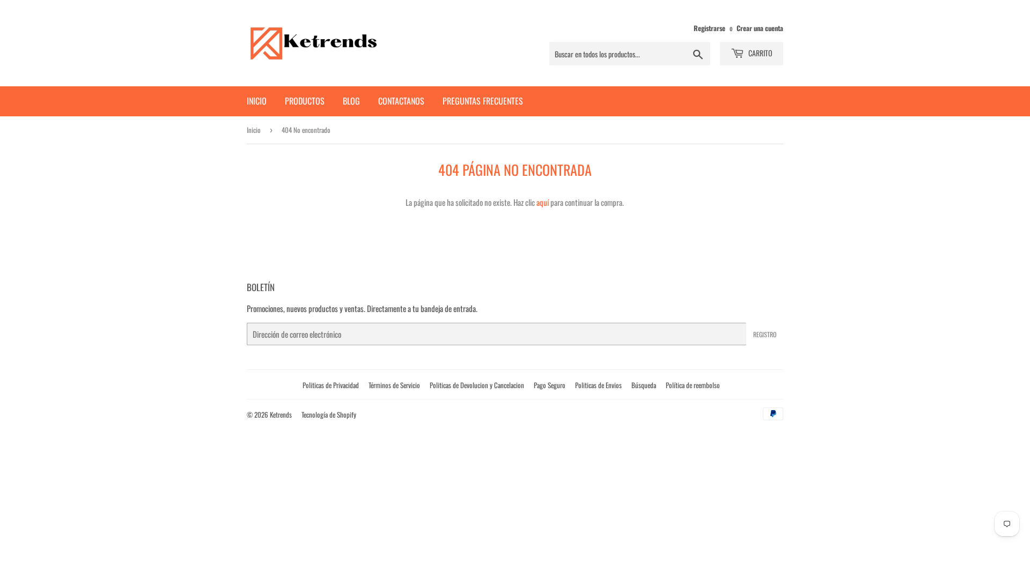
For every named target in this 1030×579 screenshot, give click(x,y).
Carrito (759, 52)
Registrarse (709, 28)
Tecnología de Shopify (328, 414)
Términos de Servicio (394, 385)
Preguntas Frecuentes (483, 100)
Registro (764, 334)
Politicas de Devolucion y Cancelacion (477, 385)
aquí (542, 202)
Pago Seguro (549, 385)
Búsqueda (643, 385)
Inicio (257, 100)
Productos (305, 100)
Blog (351, 100)
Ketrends (281, 414)
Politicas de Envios (598, 385)
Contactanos (401, 100)
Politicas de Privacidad (331, 385)
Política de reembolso (693, 385)
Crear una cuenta (760, 28)
